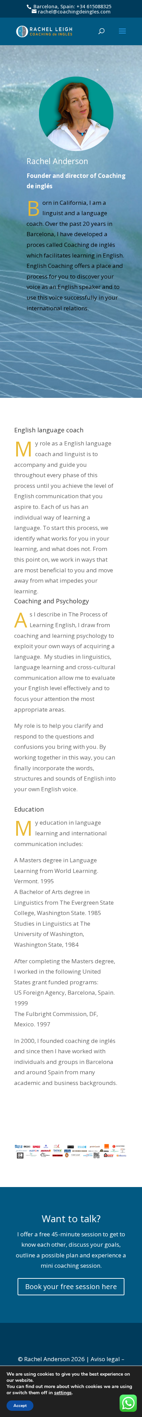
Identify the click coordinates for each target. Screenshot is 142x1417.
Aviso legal (105, 1359)
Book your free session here (71, 1286)
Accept (20, 1405)
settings (63, 1393)
